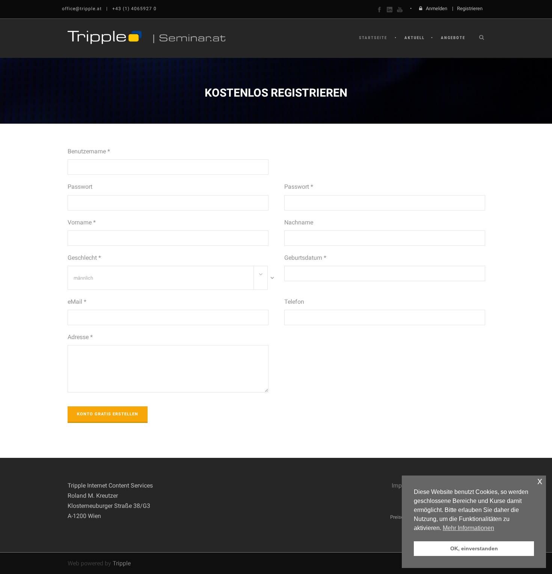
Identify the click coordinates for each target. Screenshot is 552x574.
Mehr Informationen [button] (468, 528)
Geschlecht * (84, 257)
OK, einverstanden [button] (474, 548)
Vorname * (82, 222)
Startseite (373, 37)
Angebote (453, 37)
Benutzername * (89, 151)
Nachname (298, 222)
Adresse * (80, 337)
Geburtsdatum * (305, 257)
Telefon (294, 301)
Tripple (122, 563)
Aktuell (414, 37)
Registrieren (470, 8)
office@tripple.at (82, 8)
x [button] (539, 481)
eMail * (77, 301)
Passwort (80, 186)
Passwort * (298, 186)
